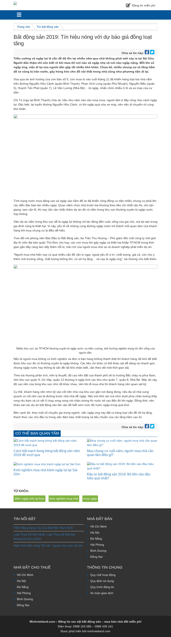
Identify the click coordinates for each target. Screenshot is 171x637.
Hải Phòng (97, 544)
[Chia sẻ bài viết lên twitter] (152, 53)
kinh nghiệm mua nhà (64, 498)
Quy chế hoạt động (103, 575)
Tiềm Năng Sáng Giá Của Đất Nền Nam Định (43, 527)
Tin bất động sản (48, 26)
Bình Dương (98, 550)
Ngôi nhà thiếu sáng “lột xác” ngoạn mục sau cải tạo (48, 545)
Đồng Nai (96, 556)
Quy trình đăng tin (102, 587)
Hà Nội (94, 532)
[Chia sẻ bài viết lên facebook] (147, 53)
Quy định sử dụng (102, 581)
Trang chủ (23, 26)
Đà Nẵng (96, 538)
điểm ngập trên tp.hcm (29, 498)
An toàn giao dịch (101, 593)
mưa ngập (90, 498)
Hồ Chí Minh (98, 526)
